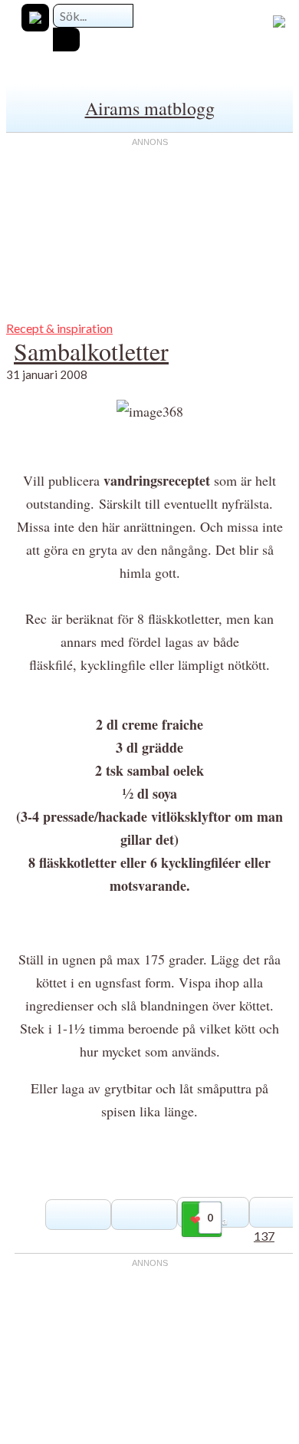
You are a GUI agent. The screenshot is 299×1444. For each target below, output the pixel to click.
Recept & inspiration (59, 328)
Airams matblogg (150, 108)
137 (264, 1235)
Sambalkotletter (91, 351)
